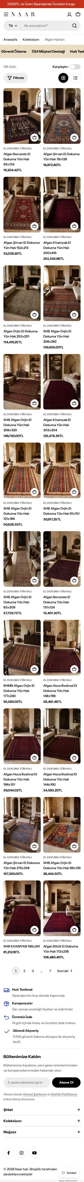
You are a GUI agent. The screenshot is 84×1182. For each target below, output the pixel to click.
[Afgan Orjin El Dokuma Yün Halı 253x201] (22, 293)
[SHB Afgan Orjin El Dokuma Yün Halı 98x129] (62, 825)
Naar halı (21, 1169)
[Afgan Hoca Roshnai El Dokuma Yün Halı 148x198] (62, 647)
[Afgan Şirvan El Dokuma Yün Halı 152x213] (22, 204)
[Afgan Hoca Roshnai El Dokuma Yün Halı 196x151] (22, 736)
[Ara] (74, 25)
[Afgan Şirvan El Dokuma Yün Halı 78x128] (62, 116)
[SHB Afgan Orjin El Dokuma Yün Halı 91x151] (62, 470)
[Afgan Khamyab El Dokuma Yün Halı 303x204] (62, 382)
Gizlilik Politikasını (64, 1094)
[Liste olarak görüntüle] (75, 78)
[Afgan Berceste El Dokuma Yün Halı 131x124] (62, 559)
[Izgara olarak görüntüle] (63, 78)
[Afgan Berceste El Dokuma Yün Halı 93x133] (22, 116)
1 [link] (15, 971)
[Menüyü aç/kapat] (6, 14)
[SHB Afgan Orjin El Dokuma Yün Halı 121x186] (22, 470)
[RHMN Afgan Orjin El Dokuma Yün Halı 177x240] (22, 647)
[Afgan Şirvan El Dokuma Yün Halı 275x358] (22, 825)
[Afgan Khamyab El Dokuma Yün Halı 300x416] (62, 204)
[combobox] (42, 26)
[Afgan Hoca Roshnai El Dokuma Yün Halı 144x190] (62, 736)
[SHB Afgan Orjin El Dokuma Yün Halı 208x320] (22, 382)
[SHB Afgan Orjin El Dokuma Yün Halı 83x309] (22, 559)
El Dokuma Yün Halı (17, 148)
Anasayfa (10, 39)
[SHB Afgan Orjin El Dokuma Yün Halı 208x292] (62, 293)
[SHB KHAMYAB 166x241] (22, 908)
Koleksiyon (31, 39)
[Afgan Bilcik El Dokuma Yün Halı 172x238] (62, 908)
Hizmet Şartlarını (35, 1094)
